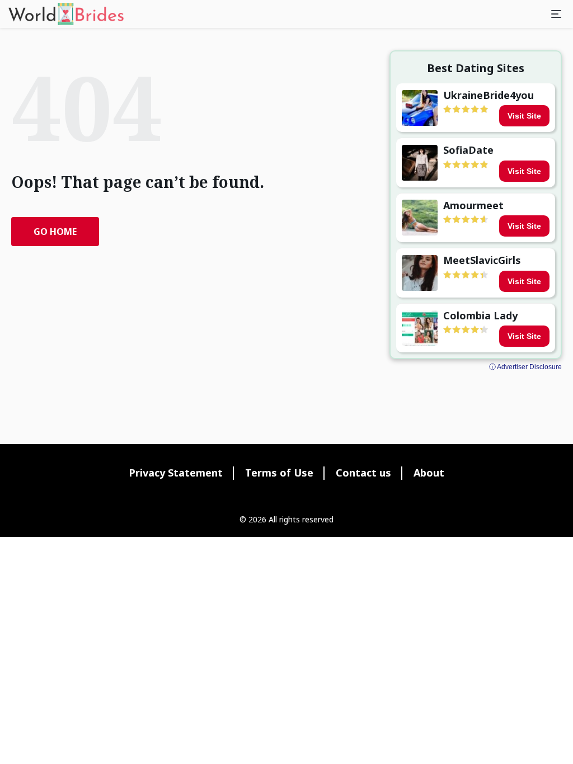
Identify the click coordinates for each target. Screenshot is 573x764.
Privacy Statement (176, 472)
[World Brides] (66, 14)
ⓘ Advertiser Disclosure (525, 367)
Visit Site (524, 115)
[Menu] (556, 14)
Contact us (363, 472)
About (429, 472)
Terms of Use (279, 472)
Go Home (55, 231)
